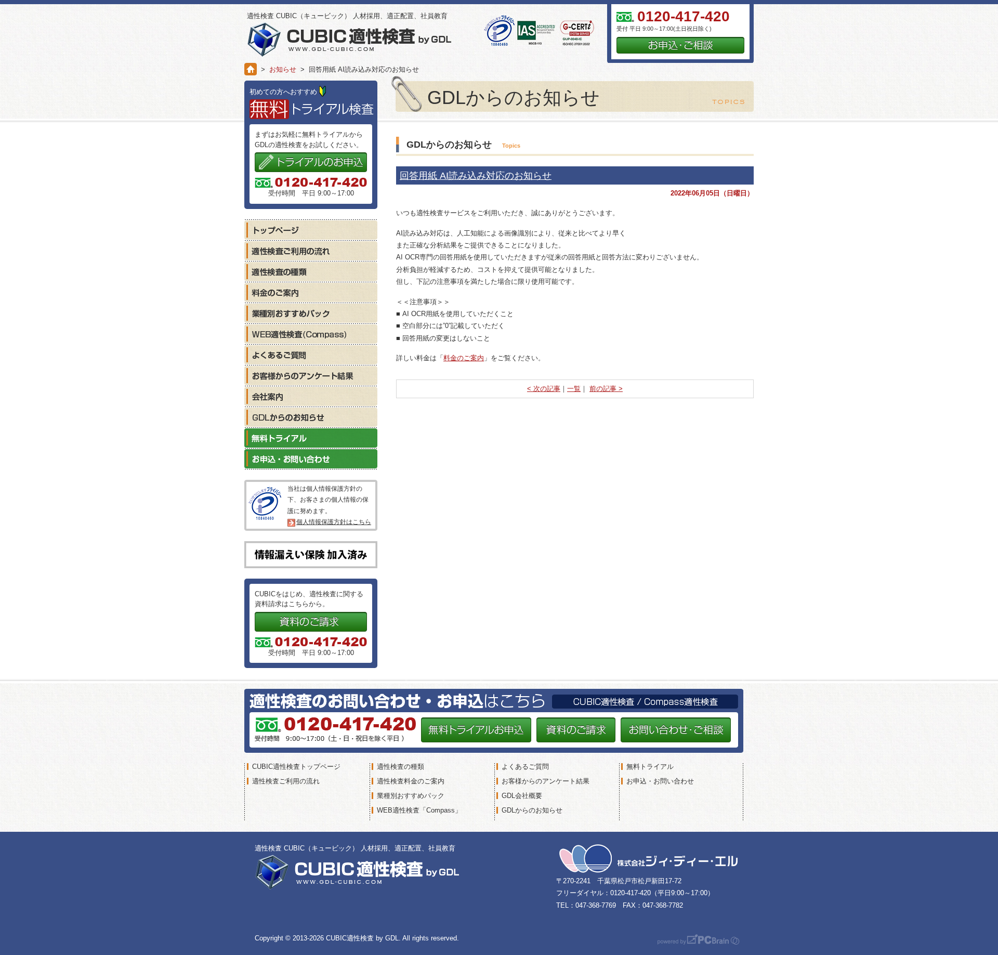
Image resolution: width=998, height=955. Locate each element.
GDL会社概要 (522, 796)
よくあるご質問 (310, 354)
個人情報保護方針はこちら (333, 522)
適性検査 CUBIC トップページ (310, 229)
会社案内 (310, 396)
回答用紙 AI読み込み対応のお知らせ (475, 176)
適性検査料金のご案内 (410, 781)
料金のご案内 (463, 358)
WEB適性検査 (310, 333)
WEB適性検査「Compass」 (419, 810)
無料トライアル (310, 437)
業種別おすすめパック (310, 313)
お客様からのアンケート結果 (310, 375)
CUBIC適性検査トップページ (296, 766)
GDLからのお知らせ (310, 417)
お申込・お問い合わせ (310, 458)
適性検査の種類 (310, 271)
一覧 (574, 389)
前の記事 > (606, 389)
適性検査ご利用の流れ (310, 250)
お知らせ (282, 69)
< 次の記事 (543, 389)
